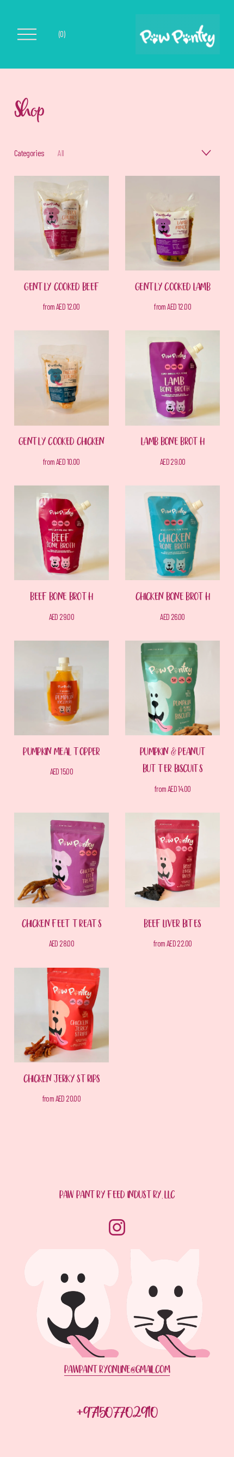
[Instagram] (117, 1227)
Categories (29, 152)
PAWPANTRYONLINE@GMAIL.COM (117, 1371)
